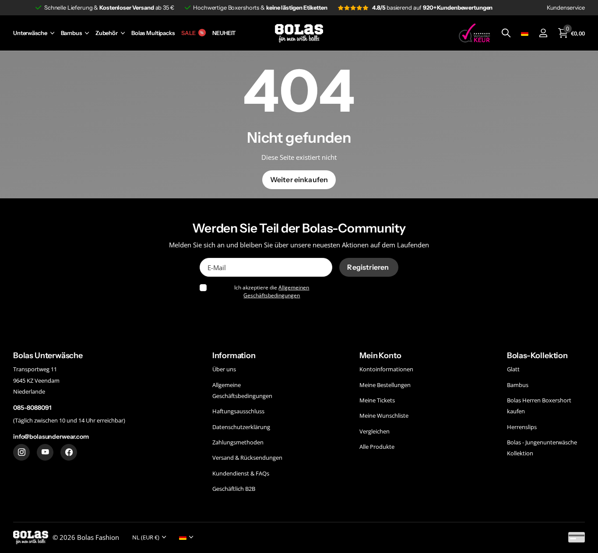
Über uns (224, 369)
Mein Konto (380, 355)
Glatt (513, 369)
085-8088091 (32, 408)
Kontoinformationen (386, 369)
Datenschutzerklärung (241, 427)
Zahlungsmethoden (238, 442)
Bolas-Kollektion (537, 355)
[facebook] (68, 452)
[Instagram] (21, 452)
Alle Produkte (376, 447)
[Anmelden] (543, 33)
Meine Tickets (377, 400)
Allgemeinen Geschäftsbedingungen (276, 291)
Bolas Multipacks (153, 33)
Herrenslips (522, 427)
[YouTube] (45, 452)
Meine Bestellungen (385, 385)
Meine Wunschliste (383, 415)
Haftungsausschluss (238, 411)
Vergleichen (374, 431)
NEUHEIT (224, 33)
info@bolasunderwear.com (51, 436)
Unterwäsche (30, 33)
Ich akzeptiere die (271, 291)
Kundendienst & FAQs (240, 473)
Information (234, 355)
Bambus (71, 33)
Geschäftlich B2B (233, 489)
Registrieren (368, 267)
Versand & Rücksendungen (247, 458)
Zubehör (106, 33)
